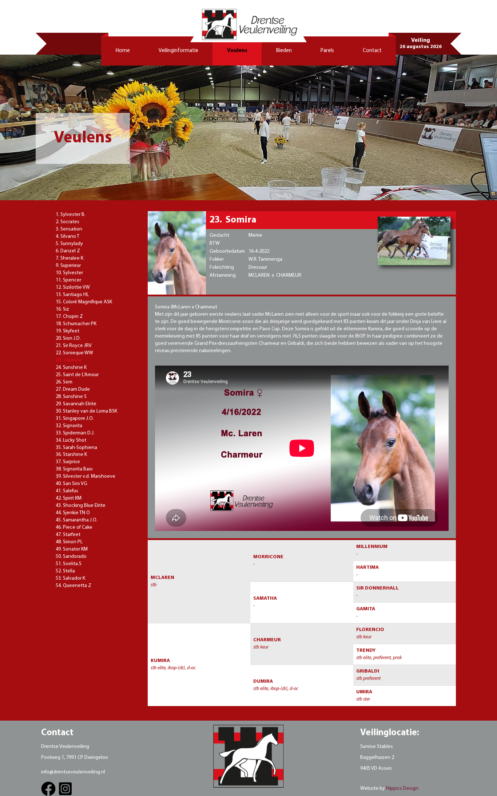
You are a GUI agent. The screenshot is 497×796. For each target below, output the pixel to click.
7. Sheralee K (69, 258)
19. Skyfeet (67, 331)
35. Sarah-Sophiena (76, 447)
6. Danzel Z (68, 251)
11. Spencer (68, 280)
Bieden (284, 51)
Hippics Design (402, 788)
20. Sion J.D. (68, 338)
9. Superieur (68, 265)
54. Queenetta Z (73, 585)
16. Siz (62, 309)
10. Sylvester (69, 273)
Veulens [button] (237, 51)
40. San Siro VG (71, 483)
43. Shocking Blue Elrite (81, 505)
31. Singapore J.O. (75, 418)
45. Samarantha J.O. (77, 520)
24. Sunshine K (71, 367)
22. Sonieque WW (74, 353)
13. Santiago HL (72, 294)
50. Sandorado (71, 556)
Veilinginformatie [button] (178, 51)
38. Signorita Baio (74, 469)
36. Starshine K (71, 454)
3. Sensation (69, 229)
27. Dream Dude (73, 389)
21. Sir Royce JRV (74, 345)
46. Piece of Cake (74, 527)
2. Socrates (67, 222)
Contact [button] (372, 51)
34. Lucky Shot (71, 440)
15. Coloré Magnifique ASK (84, 302)
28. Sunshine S (71, 396)
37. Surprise (68, 462)
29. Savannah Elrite (76, 404)
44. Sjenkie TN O (73, 513)
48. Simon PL (69, 542)
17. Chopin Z (69, 316)
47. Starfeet (68, 534)
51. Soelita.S (68, 564)
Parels (327, 51)
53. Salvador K (70, 578)
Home (123, 51)
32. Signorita (69, 426)
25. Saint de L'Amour (77, 375)
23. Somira (68, 360)
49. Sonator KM (72, 549)
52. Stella (65, 571)
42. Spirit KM (68, 498)
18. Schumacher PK (76, 324)
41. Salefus (67, 491)
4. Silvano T (67, 236)
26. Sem (64, 382)
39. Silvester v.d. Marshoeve (85, 476)
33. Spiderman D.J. (75, 433)
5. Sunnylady (69, 244)
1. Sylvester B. (71, 214)
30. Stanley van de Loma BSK (86, 411)
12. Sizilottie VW (73, 287)
